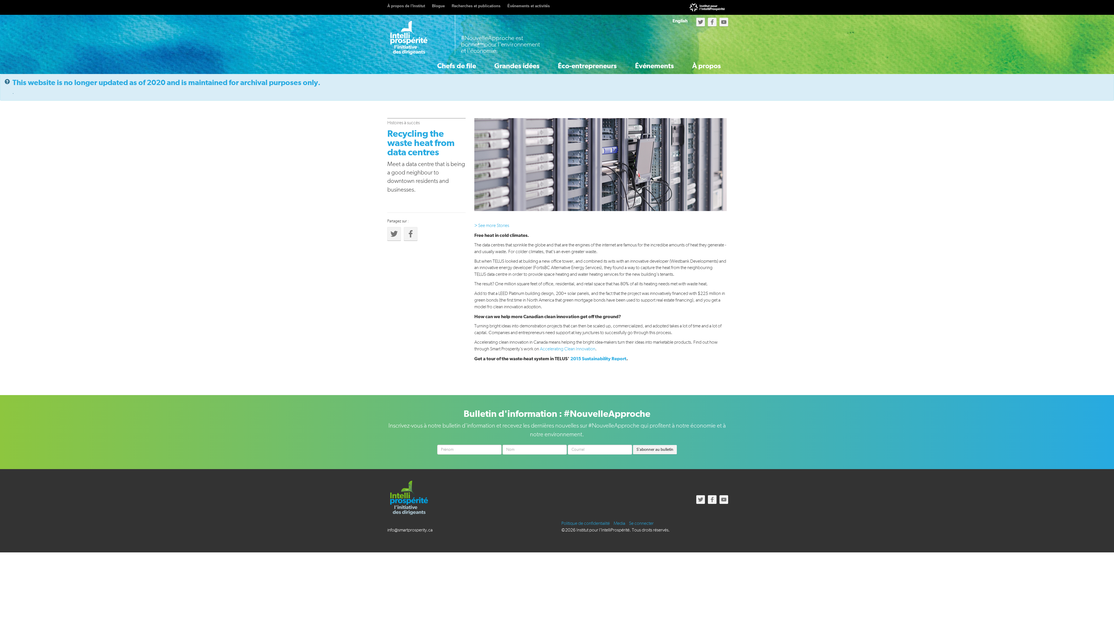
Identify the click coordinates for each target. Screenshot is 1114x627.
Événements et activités (528, 6)
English (680, 21)
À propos (706, 66)
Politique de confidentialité (585, 523)
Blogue (438, 6)
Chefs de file (456, 66)
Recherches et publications (476, 6)
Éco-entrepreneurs (587, 66)
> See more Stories (491, 226)
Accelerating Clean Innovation (567, 349)
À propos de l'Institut (406, 6)
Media (619, 523)
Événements (654, 66)
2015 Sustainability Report (598, 358)
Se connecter (641, 523)
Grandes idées (517, 66)
